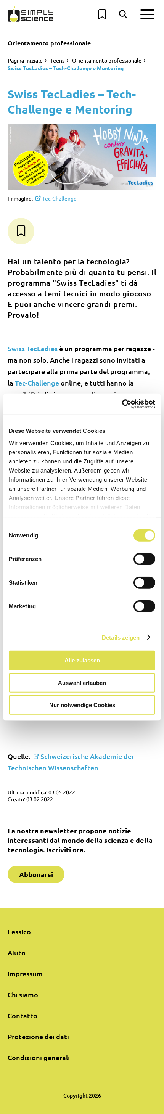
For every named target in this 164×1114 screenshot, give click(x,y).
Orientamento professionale (106, 60)
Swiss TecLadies (33, 348)
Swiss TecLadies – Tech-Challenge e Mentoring (66, 67)
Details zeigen (121, 637)
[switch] (144, 559)
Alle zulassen (82, 660)
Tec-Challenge (59, 198)
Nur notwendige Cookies (82, 705)
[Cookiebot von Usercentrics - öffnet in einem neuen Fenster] (121, 404)
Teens (57, 60)
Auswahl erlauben (82, 682)
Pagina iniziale (25, 60)
